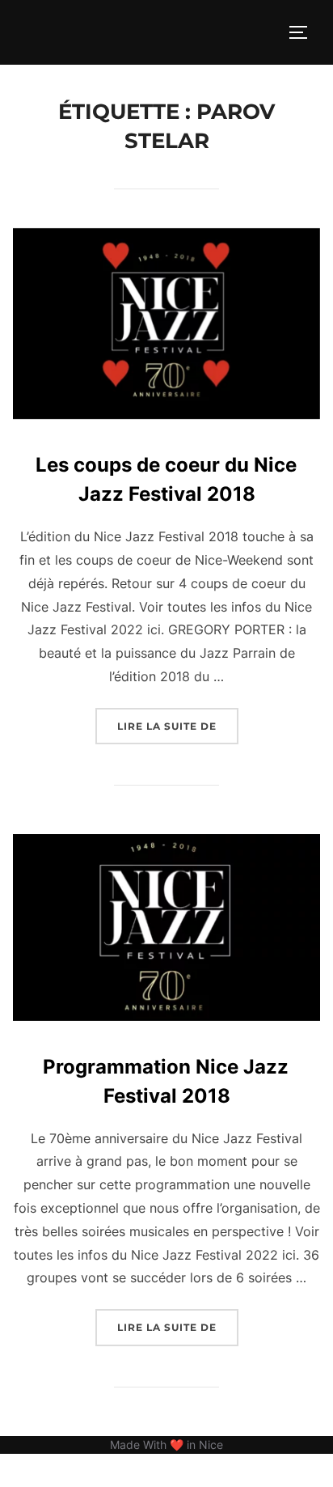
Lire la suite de (177, 725)
